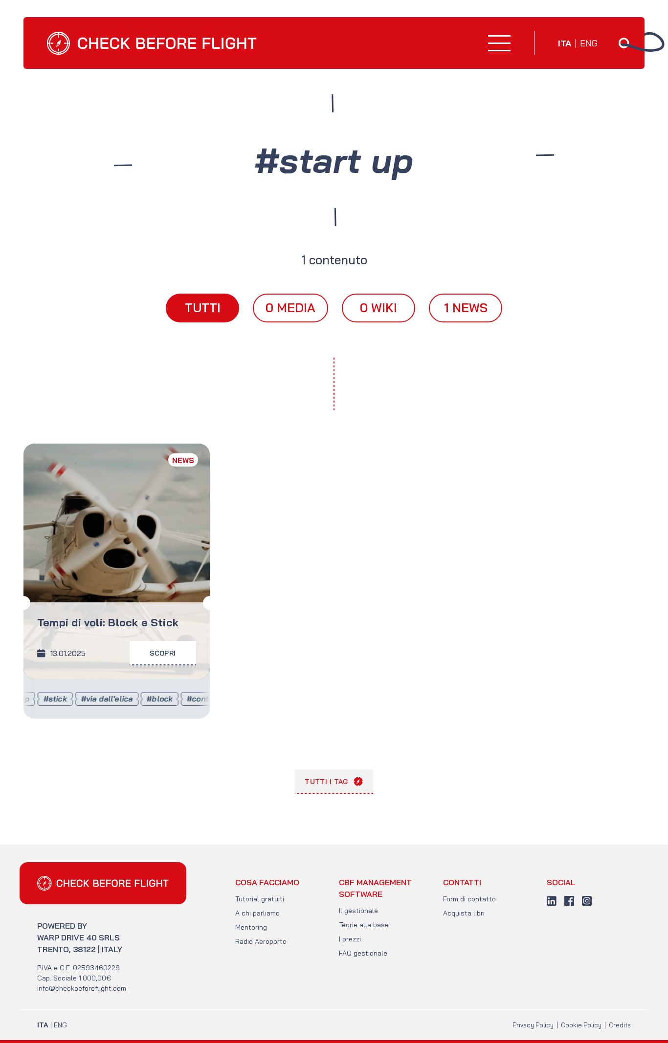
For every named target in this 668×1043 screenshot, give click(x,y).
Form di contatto (469, 898)
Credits (620, 1025)
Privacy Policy (533, 1025)
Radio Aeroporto (261, 941)
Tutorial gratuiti (259, 898)
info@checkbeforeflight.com (81, 988)
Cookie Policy (581, 1025)
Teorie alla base (364, 924)
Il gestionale (358, 910)
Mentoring (251, 927)
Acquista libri (464, 913)
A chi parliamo (257, 913)
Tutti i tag (326, 781)
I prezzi (350, 939)
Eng (589, 43)
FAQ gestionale (363, 953)
